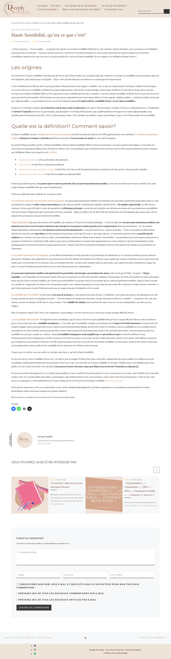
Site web (117, 575)
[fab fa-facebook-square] (35, 646)
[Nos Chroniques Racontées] (35, 653)
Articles (21, 22)
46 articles (44, 444)
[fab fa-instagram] (35, 650)
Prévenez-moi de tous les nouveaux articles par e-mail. (57, 600)
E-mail (69, 575)
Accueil (14, 22)
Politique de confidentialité (115, 653)
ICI (137, 366)
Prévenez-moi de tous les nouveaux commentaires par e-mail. (61, 593)
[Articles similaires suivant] (157, 470)
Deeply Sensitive (22, 41)
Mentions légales (133, 650)
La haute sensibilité (31, 22)
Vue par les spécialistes (48, 22)
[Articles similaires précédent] (150, 470)
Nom (21, 575)
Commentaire (27, 552)
